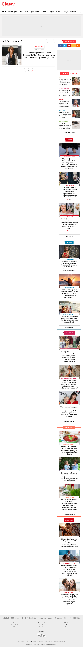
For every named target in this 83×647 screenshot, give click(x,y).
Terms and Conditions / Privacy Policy (54, 641)
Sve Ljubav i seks (69, 609)
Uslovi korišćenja (38, 641)
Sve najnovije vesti (69, 133)
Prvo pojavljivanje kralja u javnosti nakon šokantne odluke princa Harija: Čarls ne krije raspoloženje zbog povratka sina (65, 104)
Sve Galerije (69, 236)
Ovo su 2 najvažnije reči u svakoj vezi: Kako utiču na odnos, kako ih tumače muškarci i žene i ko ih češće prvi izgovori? (69, 599)
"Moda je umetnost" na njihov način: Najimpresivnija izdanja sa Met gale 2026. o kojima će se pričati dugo (69, 223)
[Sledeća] (53, 41)
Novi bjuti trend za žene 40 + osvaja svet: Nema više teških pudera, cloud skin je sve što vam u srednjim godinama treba (65, 92)
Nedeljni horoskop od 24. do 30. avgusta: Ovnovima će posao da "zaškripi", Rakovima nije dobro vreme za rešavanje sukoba (65, 115)
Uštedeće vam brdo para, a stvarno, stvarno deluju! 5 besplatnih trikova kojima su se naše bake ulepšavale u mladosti (69, 411)
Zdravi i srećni (23, 12)
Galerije (65, 12)
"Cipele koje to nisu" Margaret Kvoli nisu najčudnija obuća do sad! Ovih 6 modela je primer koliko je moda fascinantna (69, 163)
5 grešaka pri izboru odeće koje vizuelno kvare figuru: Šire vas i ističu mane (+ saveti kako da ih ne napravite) (69, 384)
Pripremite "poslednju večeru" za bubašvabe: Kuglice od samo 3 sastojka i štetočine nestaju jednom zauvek (65, 126)
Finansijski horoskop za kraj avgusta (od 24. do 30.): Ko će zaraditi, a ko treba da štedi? (69, 319)
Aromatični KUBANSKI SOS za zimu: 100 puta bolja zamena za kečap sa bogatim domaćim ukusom (69, 450)
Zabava (58, 12)
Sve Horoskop (69, 327)
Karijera (51, 12)
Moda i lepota (12, 12)
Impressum (21, 641)
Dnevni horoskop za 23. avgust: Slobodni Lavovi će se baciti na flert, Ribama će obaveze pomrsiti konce (69, 293)
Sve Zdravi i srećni (69, 514)
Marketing (29, 641)
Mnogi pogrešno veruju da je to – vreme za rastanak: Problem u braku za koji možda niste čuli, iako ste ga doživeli (69, 570)
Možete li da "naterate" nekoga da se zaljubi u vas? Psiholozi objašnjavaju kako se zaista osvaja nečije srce (69, 543)
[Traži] (80, 11)
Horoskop (73, 12)
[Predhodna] (46, 41)
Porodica (43, 12)
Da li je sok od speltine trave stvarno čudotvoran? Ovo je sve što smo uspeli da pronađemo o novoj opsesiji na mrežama (69, 504)
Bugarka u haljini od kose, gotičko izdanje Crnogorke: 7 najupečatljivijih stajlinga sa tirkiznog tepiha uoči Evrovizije (69, 192)
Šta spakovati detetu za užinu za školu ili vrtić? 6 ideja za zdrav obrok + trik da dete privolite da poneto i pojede (69, 477)
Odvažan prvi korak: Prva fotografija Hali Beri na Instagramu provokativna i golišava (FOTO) (39, 55)
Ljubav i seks (35, 12)
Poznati (3, 12)
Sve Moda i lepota (69, 422)
